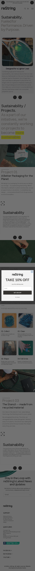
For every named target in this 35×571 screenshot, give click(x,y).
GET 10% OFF (17, 292)
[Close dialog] (32, 272)
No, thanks (17, 297)
